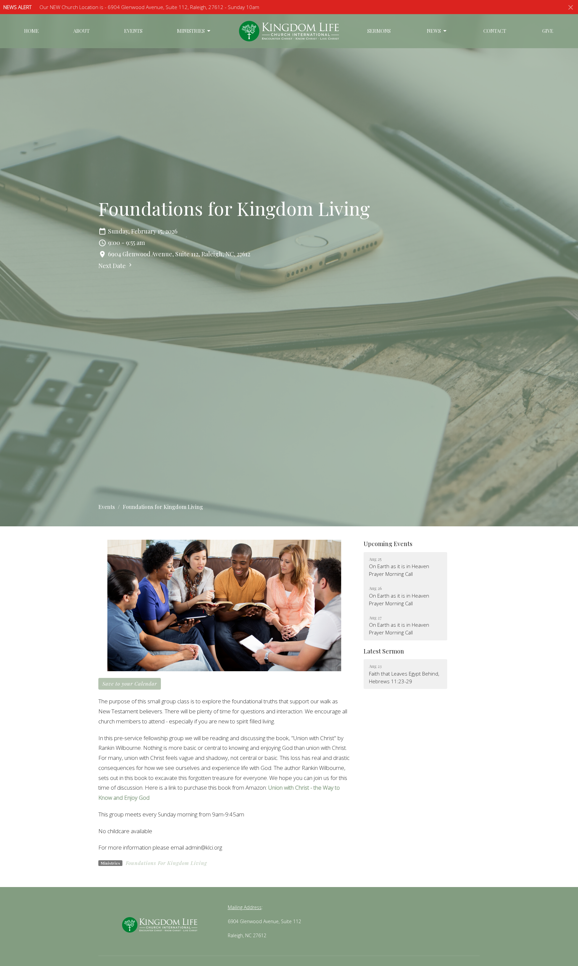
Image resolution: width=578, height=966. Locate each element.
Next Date (112, 266)
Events (133, 30)
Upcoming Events (388, 544)
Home (31, 30)
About (81, 30)
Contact (494, 30)
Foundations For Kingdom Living (166, 863)
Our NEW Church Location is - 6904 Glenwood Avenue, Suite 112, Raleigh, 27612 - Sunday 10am (149, 7)
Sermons (379, 30)
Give (547, 30)
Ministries (191, 30)
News (434, 30)
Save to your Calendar (129, 683)
